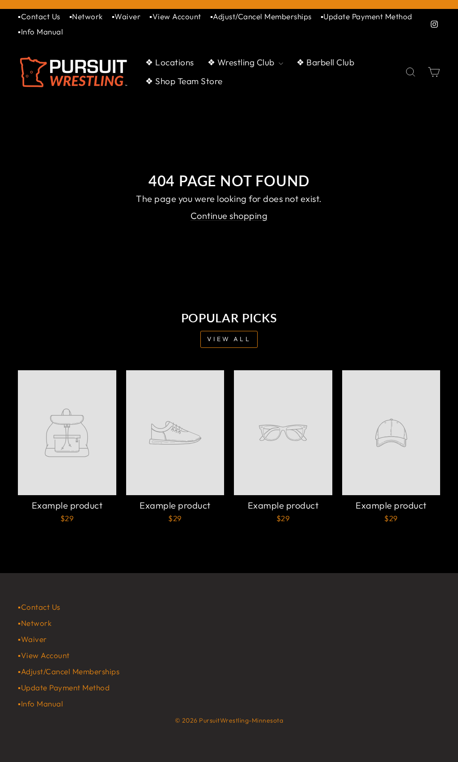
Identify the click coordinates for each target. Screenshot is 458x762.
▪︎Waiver (126, 16)
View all (229, 339)
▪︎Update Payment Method (366, 16)
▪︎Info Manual (40, 31)
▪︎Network (86, 16)
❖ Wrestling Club (242, 62)
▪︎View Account (175, 16)
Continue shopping (229, 215)
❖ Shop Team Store (184, 81)
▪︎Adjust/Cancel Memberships (261, 16)
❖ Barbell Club (325, 62)
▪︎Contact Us (39, 16)
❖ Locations (169, 62)
